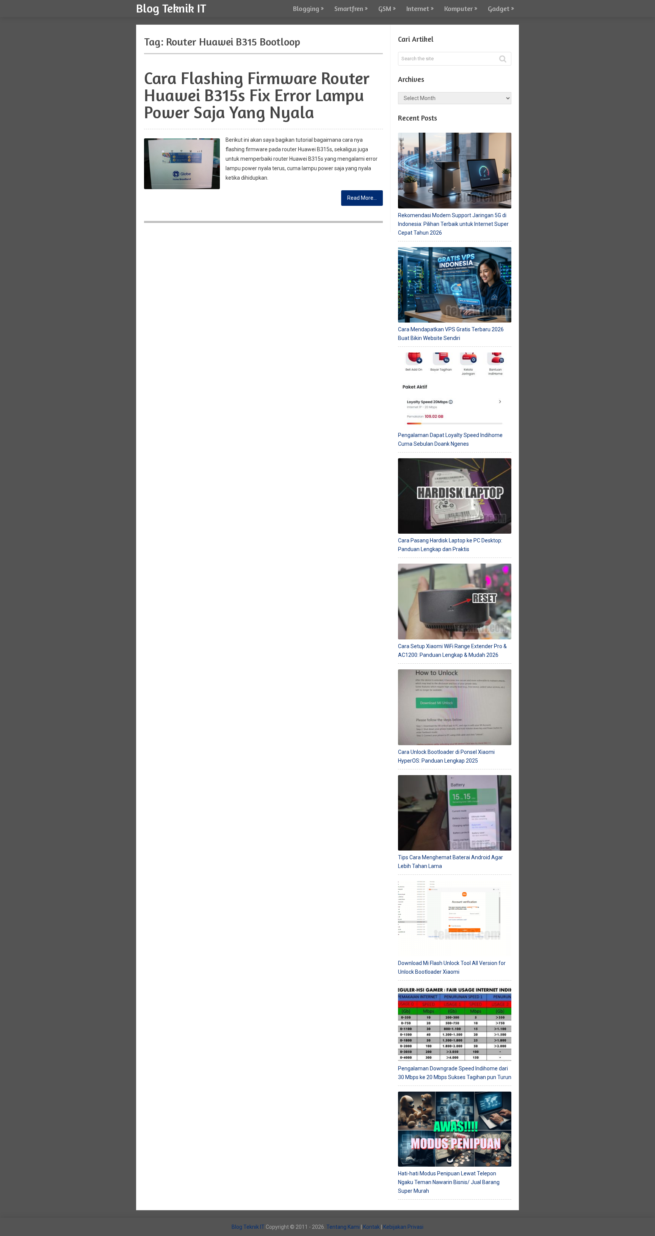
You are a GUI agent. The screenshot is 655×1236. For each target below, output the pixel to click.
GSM (384, 8)
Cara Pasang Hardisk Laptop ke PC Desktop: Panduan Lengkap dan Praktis (450, 544)
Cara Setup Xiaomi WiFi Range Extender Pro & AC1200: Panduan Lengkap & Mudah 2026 (452, 650)
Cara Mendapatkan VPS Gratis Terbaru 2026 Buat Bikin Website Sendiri (451, 333)
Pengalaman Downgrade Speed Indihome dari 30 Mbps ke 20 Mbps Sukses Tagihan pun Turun (454, 1072)
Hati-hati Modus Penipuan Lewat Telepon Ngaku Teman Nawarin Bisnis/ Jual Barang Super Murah (449, 1182)
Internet (417, 8)
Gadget (498, 8)
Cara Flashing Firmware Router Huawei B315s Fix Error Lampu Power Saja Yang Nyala (257, 94)
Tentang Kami (343, 1227)
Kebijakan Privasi (403, 1227)
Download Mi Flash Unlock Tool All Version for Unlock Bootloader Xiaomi (452, 967)
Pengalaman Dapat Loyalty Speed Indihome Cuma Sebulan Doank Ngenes (450, 439)
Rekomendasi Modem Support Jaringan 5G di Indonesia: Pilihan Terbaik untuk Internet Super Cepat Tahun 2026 (453, 224)
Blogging (306, 8)
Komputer (458, 8)
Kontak (371, 1227)
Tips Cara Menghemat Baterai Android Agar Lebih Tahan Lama (450, 861)
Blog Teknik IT (171, 8)
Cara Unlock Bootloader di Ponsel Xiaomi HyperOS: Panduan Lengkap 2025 (446, 756)
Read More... (362, 198)
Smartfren (348, 8)
